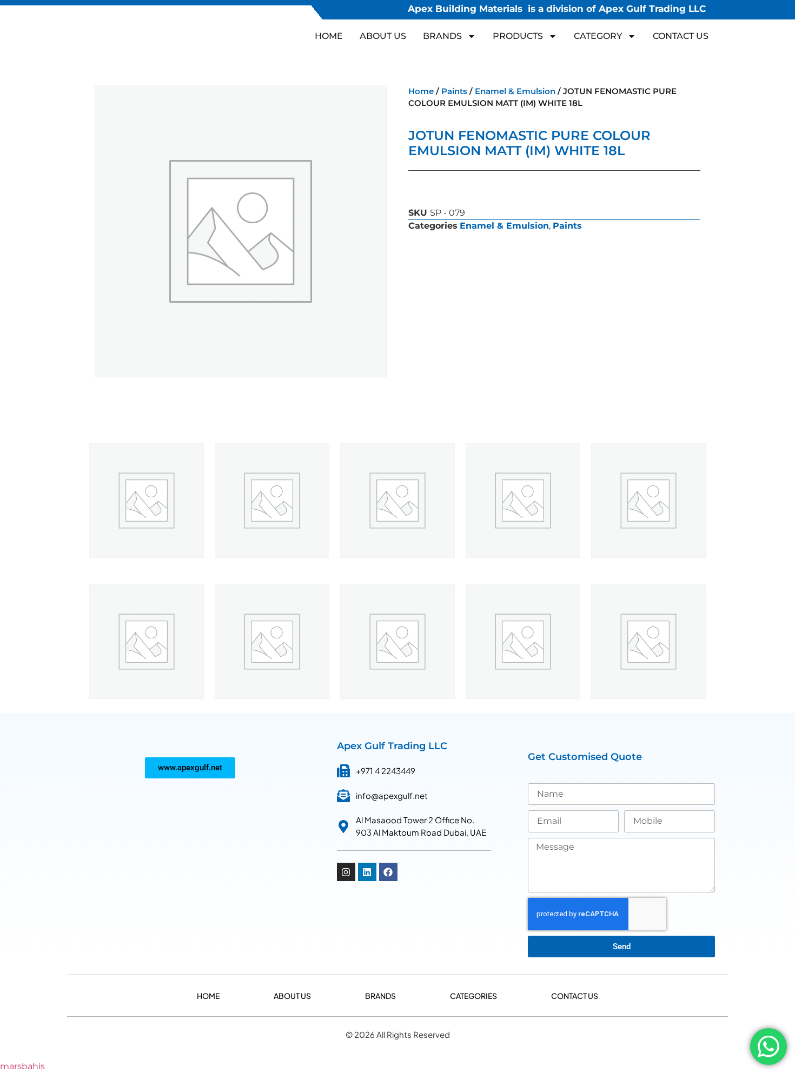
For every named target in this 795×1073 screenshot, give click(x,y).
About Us (383, 36)
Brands (380, 996)
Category (598, 36)
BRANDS (442, 36)
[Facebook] (388, 872)
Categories (473, 996)
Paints (454, 91)
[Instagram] (346, 872)
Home (329, 36)
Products (518, 36)
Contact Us (680, 36)
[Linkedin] (367, 872)
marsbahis (22, 1066)
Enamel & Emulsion (515, 91)
